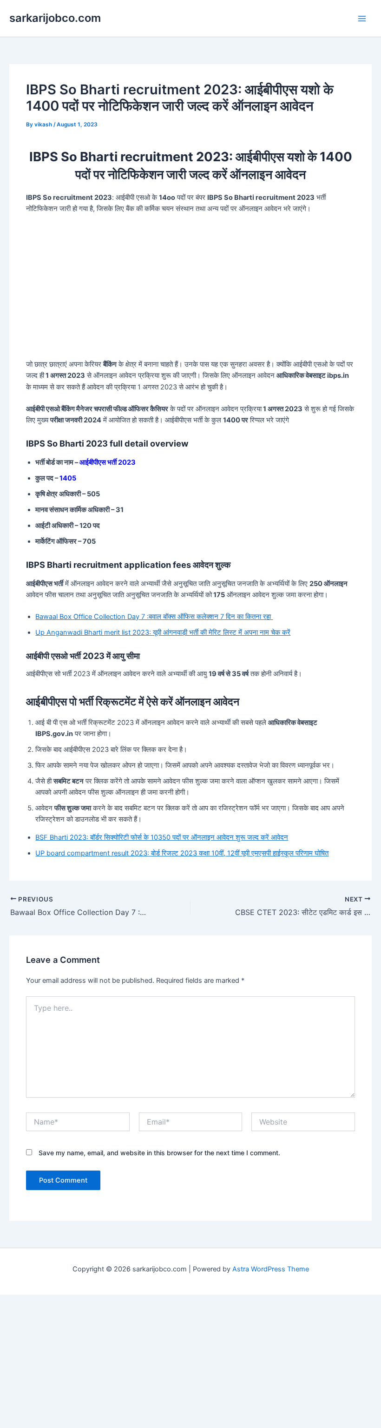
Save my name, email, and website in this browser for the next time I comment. (159, 1153)
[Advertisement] (190, 290)
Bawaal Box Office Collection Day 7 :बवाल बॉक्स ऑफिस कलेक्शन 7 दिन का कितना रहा (154, 616)
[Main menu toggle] (362, 18)
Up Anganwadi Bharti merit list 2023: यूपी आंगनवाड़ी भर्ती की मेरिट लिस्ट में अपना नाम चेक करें (162, 632)
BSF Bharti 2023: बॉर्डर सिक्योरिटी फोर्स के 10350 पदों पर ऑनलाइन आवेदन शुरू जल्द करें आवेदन (161, 837)
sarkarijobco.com (55, 18)
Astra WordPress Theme (270, 1269)
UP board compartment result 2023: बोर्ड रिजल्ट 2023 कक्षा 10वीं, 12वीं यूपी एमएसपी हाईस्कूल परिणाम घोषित (181, 853)
